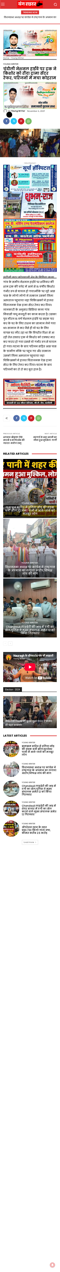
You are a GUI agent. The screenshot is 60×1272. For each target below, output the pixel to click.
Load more (29, 842)
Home (6, 58)
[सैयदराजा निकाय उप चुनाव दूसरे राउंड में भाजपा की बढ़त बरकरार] (30, 712)
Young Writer (17, 58)
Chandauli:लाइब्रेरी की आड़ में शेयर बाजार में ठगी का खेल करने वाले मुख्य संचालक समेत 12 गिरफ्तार (39, 810)
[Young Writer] (5, 111)
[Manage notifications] (52, 1265)
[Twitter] (14, 121)
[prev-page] (5, 643)
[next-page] (10, 643)
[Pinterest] (21, 121)
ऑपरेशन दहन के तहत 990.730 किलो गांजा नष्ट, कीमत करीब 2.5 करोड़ (36, 830)
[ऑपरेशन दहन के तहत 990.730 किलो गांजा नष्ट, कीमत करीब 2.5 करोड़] (11, 829)
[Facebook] (6, 121)
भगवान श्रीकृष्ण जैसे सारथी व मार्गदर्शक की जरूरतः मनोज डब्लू (13, 440)
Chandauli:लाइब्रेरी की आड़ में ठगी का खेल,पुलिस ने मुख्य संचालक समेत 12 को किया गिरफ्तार (30, 630)
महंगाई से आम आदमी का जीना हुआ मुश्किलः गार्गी (45, 439)
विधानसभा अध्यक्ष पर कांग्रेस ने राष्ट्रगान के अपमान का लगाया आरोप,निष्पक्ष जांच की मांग (30, 570)
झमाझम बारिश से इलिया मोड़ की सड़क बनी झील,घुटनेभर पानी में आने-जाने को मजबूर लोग (30, 511)
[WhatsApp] (28, 121)
